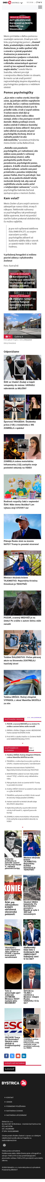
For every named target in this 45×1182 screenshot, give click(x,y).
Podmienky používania (16, 1106)
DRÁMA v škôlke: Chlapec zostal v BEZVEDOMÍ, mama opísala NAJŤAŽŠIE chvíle (24, 731)
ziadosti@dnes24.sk (9, 1140)
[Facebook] (6, 1056)
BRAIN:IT (14, 1170)
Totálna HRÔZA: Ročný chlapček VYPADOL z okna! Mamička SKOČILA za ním (24, 756)
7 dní (30, 748)
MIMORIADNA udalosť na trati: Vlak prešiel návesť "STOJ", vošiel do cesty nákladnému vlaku (22, 776)
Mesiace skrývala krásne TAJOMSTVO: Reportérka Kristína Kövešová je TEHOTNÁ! (22, 768)
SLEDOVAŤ (9, 1069)
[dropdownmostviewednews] (22, 743)
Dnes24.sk (28, 340)
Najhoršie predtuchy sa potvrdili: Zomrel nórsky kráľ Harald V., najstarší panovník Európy (22, 810)
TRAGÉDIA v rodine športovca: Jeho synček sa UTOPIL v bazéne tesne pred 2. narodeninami (23, 762)
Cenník (9, 1102)
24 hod (31, 750)
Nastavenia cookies (14, 1111)
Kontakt (10, 1097)
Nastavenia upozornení (16, 1115)
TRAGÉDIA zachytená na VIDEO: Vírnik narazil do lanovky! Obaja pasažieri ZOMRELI (23, 796)
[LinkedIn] (24, 1056)
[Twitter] (12, 1056)
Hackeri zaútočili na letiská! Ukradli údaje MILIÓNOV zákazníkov (22, 802)
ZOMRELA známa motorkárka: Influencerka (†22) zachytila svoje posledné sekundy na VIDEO (23, 818)
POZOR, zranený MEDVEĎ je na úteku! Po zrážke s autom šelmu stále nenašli (23, 725)
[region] (21, 3)
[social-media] (4, 1145)
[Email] (18, 1056)
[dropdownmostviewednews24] (22, 827)
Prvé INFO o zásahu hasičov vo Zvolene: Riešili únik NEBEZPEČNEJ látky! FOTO (24, 737)
